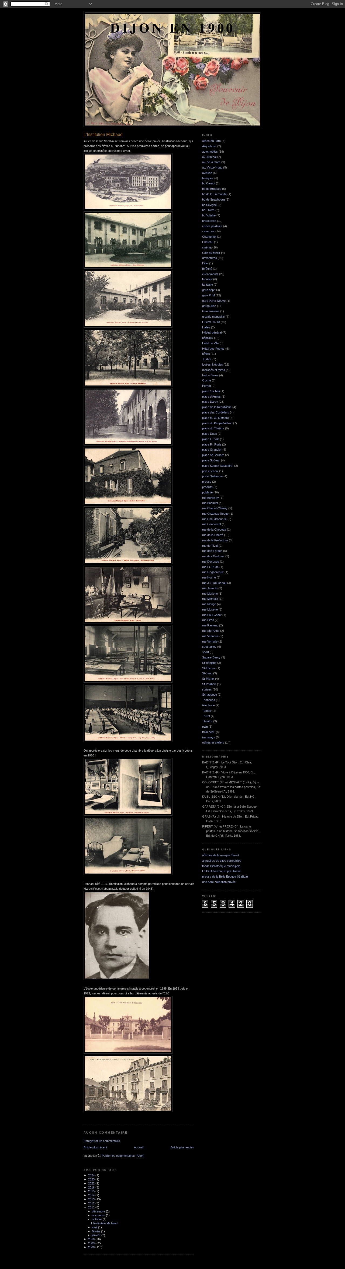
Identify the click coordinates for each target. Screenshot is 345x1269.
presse (206, 481)
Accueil (138, 1147)
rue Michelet (210, 598)
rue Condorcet (211, 524)
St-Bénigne (209, 662)
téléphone (208, 705)
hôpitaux (207, 337)
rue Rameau (210, 625)
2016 (91, 1187)
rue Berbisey (210, 497)
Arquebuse (209, 146)
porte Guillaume (212, 476)
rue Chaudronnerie (214, 519)
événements (210, 274)
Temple (207, 710)
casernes (208, 231)
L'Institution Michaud (104, 1223)
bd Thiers (208, 210)
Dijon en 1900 (172, 27)
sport (205, 652)
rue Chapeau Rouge (215, 513)
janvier (96, 1235)
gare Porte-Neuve (214, 300)
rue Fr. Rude (210, 567)
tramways (208, 737)
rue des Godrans (213, 556)
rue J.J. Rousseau (214, 582)
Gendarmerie (210, 311)
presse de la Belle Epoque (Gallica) (225, 876)
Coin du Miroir (211, 252)
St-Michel (208, 678)
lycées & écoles (212, 364)
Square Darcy (211, 657)
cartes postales (212, 226)
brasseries (209, 220)
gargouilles (209, 305)
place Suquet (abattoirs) (217, 465)
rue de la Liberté (212, 535)
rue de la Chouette (214, 529)
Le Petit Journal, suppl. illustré (221, 871)
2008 (91, 1247)
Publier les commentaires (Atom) (123, 1155)
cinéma (207, 247)
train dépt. (208, 732)
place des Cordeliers (215, 412)
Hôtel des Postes (213, 348)
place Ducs (209, 433)
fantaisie (207, 284)
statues (207, 689)
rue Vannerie (210, 636)
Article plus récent (95, 1147)
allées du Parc (211, 140)
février (96, 1231)
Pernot (206, 385)
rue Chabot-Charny (214, 508)
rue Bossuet (210, 502)
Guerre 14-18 (211, 322)
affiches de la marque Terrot (220, 855)
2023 (91, 1179)
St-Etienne (209, 668)
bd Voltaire (209, 215)
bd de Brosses (211, 188)
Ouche (206, 380)
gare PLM (208, 295)
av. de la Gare (211, 162)
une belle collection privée (219, 882)
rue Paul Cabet (212, 614)
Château (207, 242)
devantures (209, 258)
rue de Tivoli (210, 545)
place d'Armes (211, 396)
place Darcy (210, 401)
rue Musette (210, 609)
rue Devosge (210, 561)
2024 (91, 1175)
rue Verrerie (210, 641)
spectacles (209, 646)
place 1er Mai (211, 391)
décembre (99, 1211)
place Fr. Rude (211, 444)
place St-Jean (211, 460)
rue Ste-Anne (210, 630)
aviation (207, 172)
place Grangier (212, 449)
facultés (207, 279)
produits (207, 487)
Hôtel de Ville (210, 343)
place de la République (217, 407)
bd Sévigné (209, 204)
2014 (91, 1195)
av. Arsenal (209, 157)
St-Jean (207, 673)
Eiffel (205, 263)
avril (95, 1227)
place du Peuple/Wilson (217, 423)
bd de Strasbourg (213, 199)
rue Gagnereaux (213, 572)
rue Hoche (209, 577)
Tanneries (208, 700)
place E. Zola (210, 439)
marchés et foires (213, 369)
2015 (91, 1191)
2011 (91, 1207)
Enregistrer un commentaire (102, 1140)
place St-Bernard (213, 455)
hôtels (206, 353)
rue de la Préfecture (215, 540)
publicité (207, 492)
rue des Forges (212, 550)
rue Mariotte (210, 593)
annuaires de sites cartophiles (221, 860)
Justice (207, 359)
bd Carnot (208, 183)
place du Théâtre (213, 428)
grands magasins (213, 316)
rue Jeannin (210, 588)
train (205, 726)
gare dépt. (208, 290)
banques (207, 178)
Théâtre (207, 721)
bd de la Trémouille (214, 194)
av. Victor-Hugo (212, 167)
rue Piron (208, 620)
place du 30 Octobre (215, 417)
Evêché (207, 268)
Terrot (206, 716)
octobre (97, 1219)
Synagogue (209, 694)
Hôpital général (212, 332)
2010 (91, 1239)
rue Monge (209, 604)
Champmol (209, 236)
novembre (99, 1215)
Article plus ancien (182, 1147)
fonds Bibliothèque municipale (221, 866)
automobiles (210, 151)
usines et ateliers (213, 742)
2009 (91, 1243)
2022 (91, 1183)
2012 (91, 1203)
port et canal (210, 471)
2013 (91, 1199)
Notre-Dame (210, 375)
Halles (206, 327)
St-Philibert (209, 684)
